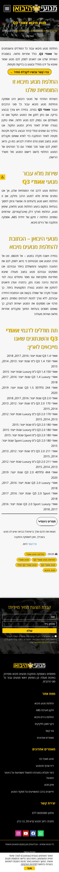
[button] (2, 177)
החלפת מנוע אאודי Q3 (44, 559)
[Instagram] (18, 833)
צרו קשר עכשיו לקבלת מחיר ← (29, 72)
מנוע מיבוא (50, 570)
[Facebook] (33, 833)
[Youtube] (26, 833)
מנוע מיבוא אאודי (21, 30)
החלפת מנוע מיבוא (39, 30)
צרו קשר (32, 544)
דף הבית (53, 30)
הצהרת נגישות (29, 851)
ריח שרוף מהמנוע (45, 766)
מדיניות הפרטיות (41, 642)
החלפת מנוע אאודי (35, 554)
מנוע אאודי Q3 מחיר (27, 564)
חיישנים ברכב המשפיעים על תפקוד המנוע (32, 791)
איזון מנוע (49, 784)
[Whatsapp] (41, 833)
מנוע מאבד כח (46, 759)
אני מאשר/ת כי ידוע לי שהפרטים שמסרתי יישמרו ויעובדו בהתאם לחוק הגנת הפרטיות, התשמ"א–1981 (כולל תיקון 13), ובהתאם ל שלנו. (30, 639)
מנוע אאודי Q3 (48, 564)
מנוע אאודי (23, 559)
